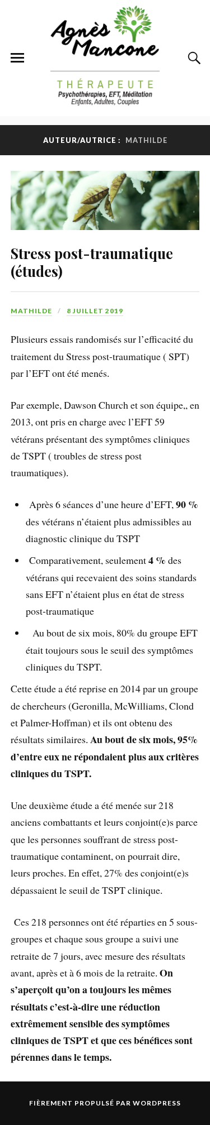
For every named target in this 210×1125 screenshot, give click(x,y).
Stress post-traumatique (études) (92, 261)
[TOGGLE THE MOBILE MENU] (17, 58)
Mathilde (31, 311)
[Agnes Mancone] (105, 99)
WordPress (157, 1103)
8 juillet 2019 (95, 311)
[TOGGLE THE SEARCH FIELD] (192, 58)
